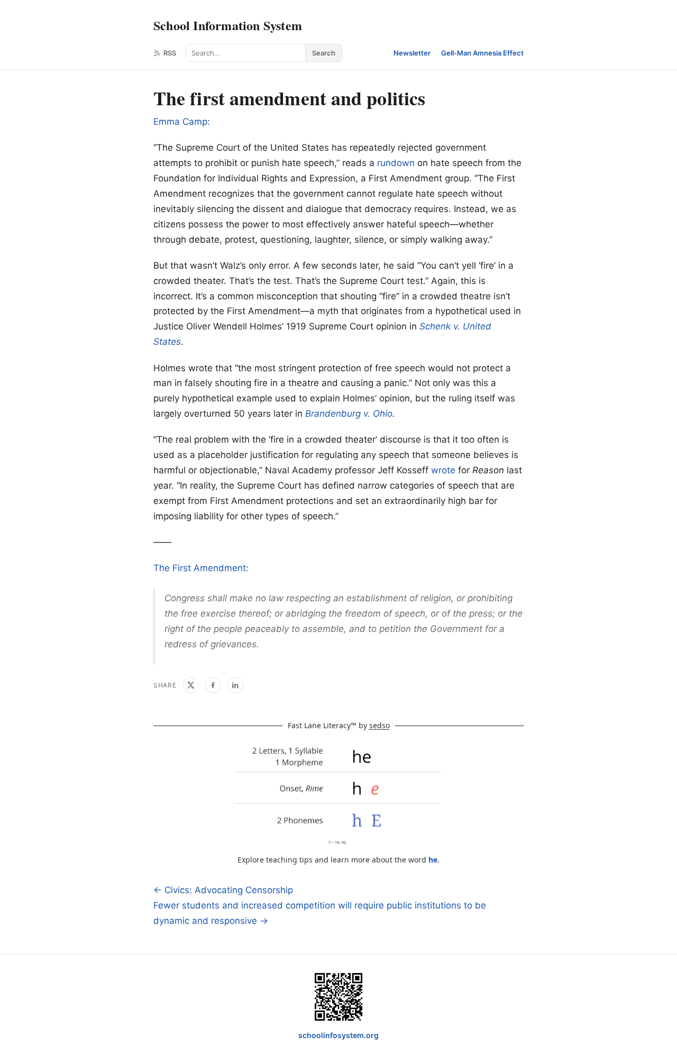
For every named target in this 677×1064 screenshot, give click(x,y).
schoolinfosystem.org (338, 1035)
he (432, 860)
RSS (169, 53)
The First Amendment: (201, 568)
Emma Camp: (181, 121)
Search (323, 53)
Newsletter (412, 53)
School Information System (227, 25)
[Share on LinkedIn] (235, 685)
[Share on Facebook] (213, 685)
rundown (396, 163)
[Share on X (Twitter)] (191, 685)
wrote (443, 470)
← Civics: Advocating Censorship (223, 890)
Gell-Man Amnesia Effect (482, 53)
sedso (379, 725)
